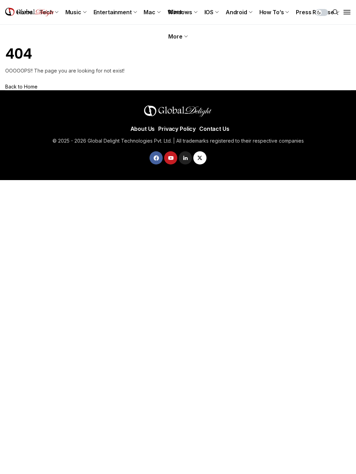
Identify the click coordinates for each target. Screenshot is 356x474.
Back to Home (21, 87)
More (175, 36)
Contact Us (214, 128)
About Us (142, 128)
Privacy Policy (177, 128)
